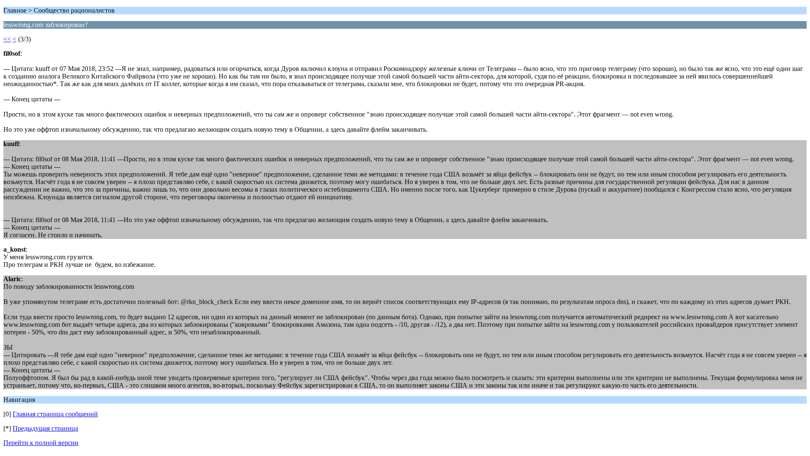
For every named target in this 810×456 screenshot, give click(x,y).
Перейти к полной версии (40, 442)
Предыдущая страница (45, 428)
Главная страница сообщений (55, 414)
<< (7, 39)
